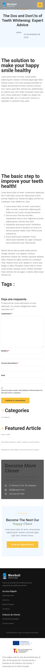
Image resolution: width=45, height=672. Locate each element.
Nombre (5, 351)
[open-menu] (40, 4)
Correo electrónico (10, 363)
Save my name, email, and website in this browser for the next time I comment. (22, 391)
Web (3, 375)
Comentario (6, 314)
